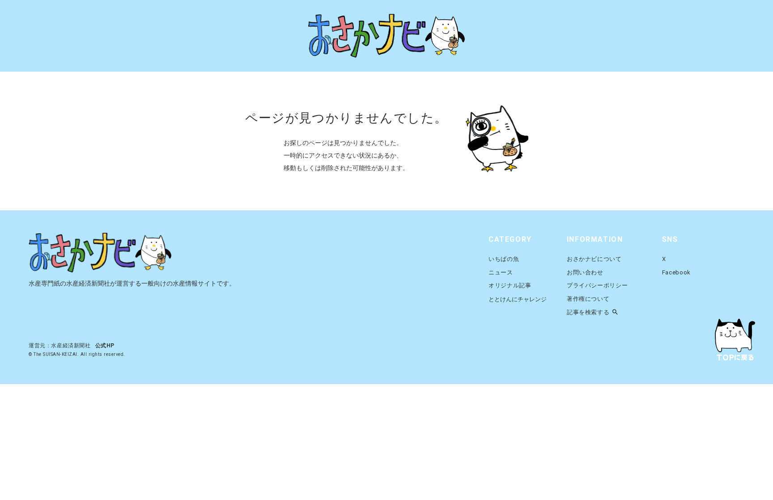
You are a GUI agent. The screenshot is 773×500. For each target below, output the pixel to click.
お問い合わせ (585, 272)
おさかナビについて (594, 259)
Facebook (676, 272)
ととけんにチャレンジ (517, 299)
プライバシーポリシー (597, 285)
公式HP (105, 345)
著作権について (588, 298)
